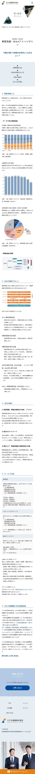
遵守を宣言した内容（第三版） (10, 655)
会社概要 (9, 708)
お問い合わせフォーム (21, 589)
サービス (25, 708)
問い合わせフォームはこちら (19, 771)
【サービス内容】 (17, 81)
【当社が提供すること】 (17, 72)
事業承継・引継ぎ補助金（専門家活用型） (17, 627)
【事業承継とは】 (17, 67)
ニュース (25, 703)
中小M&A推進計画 (22, 622)
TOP (9, 703)
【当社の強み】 (17, 77)
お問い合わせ (17, 688)
